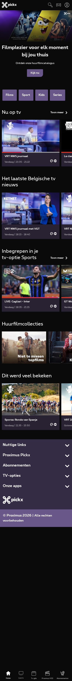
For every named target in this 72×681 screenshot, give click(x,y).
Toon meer (57, 112)
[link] (30, 143)
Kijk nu (35, 73)
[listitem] (24, 347)
